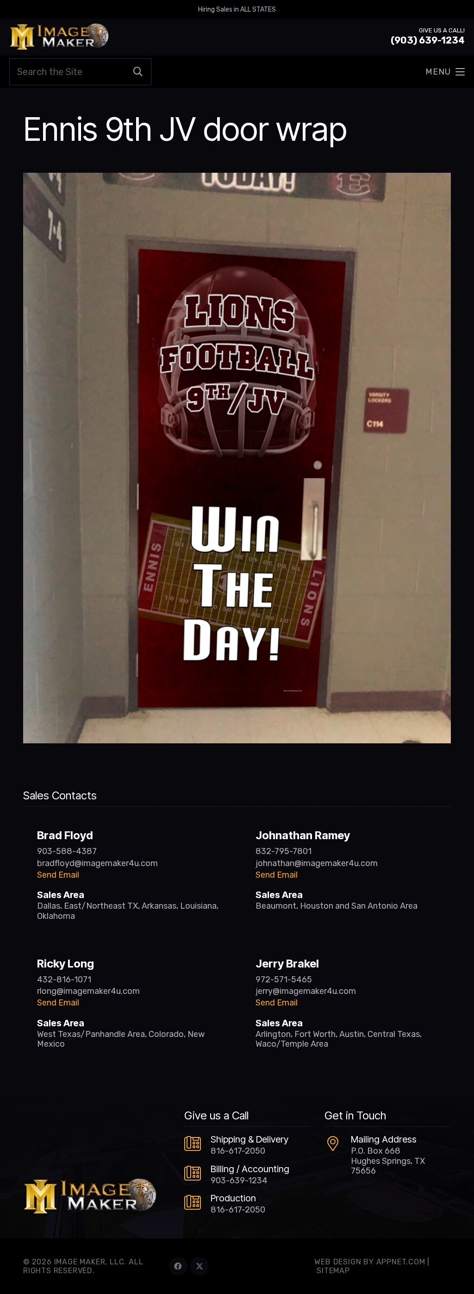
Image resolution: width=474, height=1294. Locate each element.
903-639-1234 (239, 1180)
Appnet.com (400, 1261)
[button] (445, 71)
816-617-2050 (238, 1151)
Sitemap (333, 1270)
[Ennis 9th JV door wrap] (237, 179)
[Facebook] (178, 1266)
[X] (199, 1266)
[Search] (138, 72)
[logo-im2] (59, 37)
